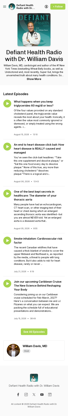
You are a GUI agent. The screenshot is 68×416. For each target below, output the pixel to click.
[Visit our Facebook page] (18, 394)
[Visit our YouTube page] (42, 394)
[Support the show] (46, 7)
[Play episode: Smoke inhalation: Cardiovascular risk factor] (7, 241)
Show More (34, 79)
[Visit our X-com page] (34, 394)
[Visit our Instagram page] (26, 394)
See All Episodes (34, 331)
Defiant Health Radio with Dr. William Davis (25, 7)
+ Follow (58, 6)
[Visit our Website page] (49, 394)
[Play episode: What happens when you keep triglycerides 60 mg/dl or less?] (7, 104)
